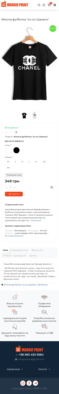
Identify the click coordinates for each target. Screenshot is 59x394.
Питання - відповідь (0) (14, 255)
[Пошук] (39, 5)
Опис (5, 250)
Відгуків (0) (37, 250)
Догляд (32, 255)
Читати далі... (36, 220)
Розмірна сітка (14, 175)
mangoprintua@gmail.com (31, 359)
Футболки (43, 285)
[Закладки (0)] (44, 5)
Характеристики (20, 250)
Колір (7, 145)
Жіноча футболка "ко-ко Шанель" (20, 285)
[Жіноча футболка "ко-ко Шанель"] (29, 66)
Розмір (8, 157)
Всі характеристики (14, 236)
